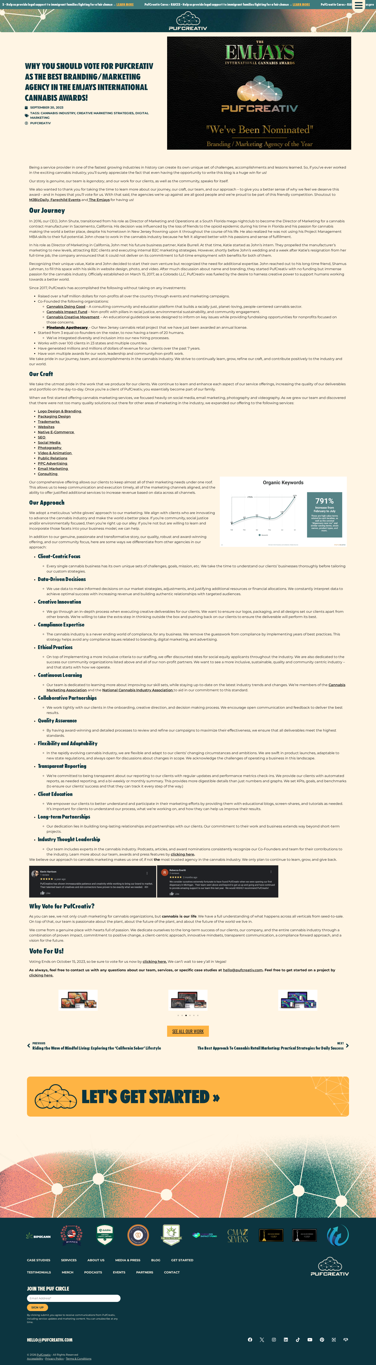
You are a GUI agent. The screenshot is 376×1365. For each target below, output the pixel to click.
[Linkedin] (286, 1340)
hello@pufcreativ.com (243, 970)
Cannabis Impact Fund (67, 312)
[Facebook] (250, 1340)
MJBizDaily (39, 200)
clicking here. (155, 962)
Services (69, 1260)
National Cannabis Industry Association (138, 690)
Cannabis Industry (58, 113)
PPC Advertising (53, 463)
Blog (155, 1260)
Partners (144, 1272)
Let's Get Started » (150, 1096)
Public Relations (52, 458)
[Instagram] (274, 1340)
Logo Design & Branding (60, 411)
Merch (67, 1272)
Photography (50, 448)
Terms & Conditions (78, 1358)
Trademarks (49, 422)
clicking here (182, 854)
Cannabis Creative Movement (73, 317)
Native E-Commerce (56, 432)
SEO (42, 437)
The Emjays (99, 200)
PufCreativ (44, 1354)
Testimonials (39, 1272)
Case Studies (38, 1260)
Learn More (92, 4)
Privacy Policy (54, 1358)
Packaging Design (54, 416)
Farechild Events (65, 200)
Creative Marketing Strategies (105, 113)
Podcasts (93, 1272)
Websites (46, 427)
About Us (95, 1260)
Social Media (49, 442)
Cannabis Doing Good (66, 307)
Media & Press (127, 1260)
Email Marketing (53, 469)
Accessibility (35, 1358)
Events (119, 1272)
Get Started (182, 1260)
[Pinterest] (322, 1340)
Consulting (48, 474)
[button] (178, 1015)
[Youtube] (310, 1340)
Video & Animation (55, 453)
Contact (172, 1272)
